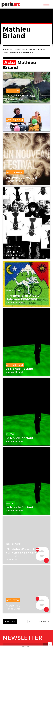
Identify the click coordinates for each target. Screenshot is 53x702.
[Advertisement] (26, 674)
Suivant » (44, 621)
